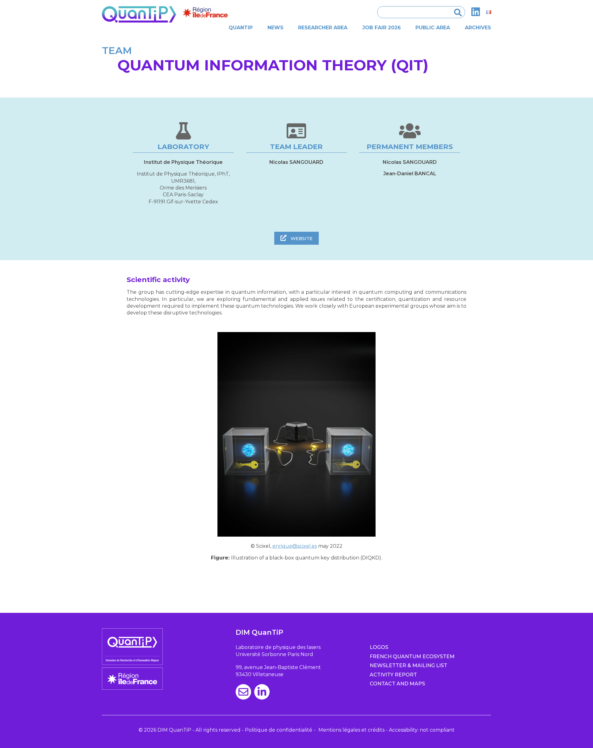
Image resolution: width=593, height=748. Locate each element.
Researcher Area (322, 28)
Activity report (393, 675)
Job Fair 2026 (381, 28)
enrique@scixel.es (294, 546)
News (275, 28)
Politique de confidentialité (278, 730)
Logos (379, 647)
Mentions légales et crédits (351, 730)
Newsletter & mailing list (408, 665)
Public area (432, 28)
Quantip (241, 28)
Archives (478, 28)
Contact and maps (397, 684)
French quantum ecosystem (412, 656)
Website (301, 238)
